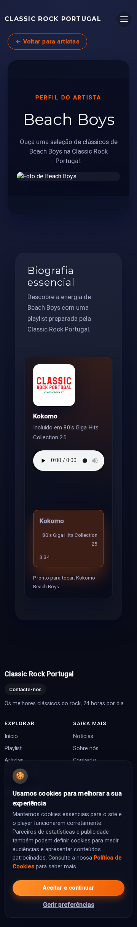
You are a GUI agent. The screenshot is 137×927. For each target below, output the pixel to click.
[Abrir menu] (124, 19)
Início (11, 736)
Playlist (13, 748)
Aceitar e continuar (68, 888)
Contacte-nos (25, 689)
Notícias (83, 736)
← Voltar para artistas (47, 41)
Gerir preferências (68, 904)
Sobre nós (86, 748)
